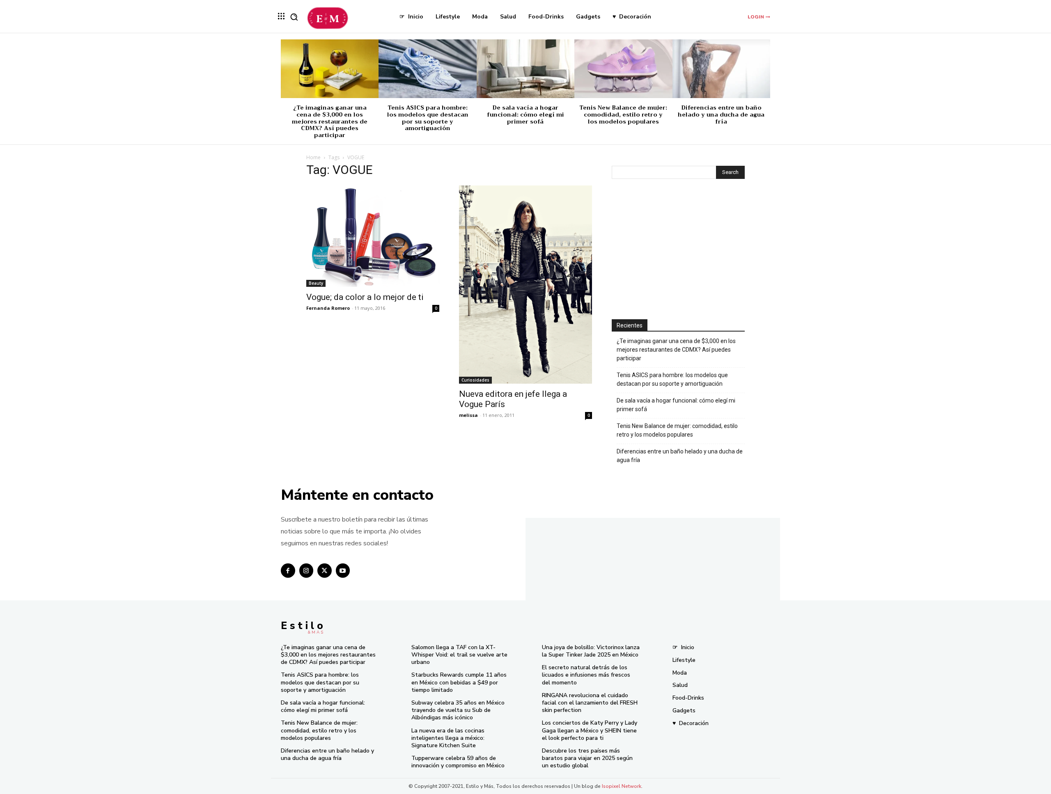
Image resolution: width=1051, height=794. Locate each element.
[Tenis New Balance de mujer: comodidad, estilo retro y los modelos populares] (623, 68)
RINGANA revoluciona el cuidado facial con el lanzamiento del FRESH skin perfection (590, 702)
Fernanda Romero (328, 308)
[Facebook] (288, 570)
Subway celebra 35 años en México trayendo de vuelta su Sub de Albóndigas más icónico (458, 710)
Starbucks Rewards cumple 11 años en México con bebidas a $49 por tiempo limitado (459, 682)
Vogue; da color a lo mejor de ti (365, 297)
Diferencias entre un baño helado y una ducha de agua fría (721, 114)
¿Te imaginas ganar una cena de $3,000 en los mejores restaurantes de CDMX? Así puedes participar (329, 121)
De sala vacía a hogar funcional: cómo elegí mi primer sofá (525, 114)
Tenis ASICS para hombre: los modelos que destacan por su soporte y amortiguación (427, 118)
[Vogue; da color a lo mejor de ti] (372, 236)
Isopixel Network (621, 786)
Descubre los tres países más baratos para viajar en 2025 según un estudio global (587, 758)
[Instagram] (306, 570)
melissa (468, 415)
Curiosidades (475, 380)
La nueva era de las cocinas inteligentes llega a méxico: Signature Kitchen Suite (447, 738)
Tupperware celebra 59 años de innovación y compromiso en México (458, 761)
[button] (294, 17)
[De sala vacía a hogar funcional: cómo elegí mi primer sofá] (525, 68)
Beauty (316, 283)
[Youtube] (343, 570)
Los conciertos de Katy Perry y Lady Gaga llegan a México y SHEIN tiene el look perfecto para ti (589, 730)
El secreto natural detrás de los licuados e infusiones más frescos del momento (586, 675)
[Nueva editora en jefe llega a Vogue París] (525, 284)
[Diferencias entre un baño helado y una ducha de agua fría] (721, 68)
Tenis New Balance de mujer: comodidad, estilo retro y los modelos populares (623, 114)
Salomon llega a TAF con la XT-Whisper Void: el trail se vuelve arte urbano (459, 654)
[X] (324, 570)
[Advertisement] (678, 250)
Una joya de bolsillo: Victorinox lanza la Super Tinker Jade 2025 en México (591, 651)
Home (313, 157)
